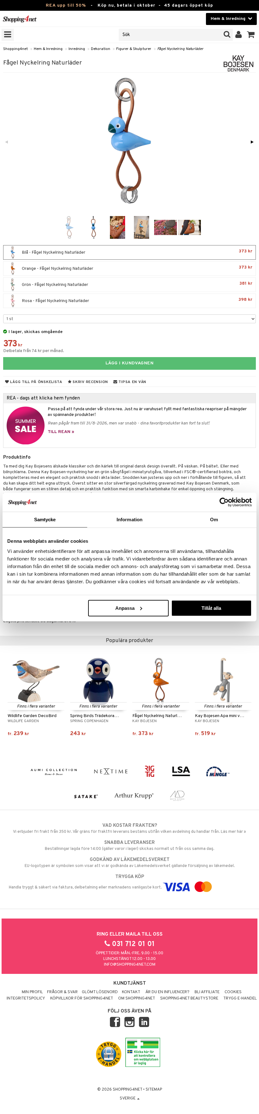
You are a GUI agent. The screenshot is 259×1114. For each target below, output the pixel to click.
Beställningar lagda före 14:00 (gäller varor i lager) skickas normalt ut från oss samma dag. (129, 845)
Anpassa (125, 607)
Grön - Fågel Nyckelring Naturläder (136, 284)
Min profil (32, 992)
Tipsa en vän (131, 382)
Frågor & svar (62, 992)
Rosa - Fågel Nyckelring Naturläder (136, 300)
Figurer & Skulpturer (133, 49)
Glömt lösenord (100, 992)
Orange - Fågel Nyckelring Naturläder (136, 268)
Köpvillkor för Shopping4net (81, 998)
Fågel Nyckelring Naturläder (180, 49)
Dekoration (100, 49)
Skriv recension (90, 382)
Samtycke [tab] (45, 519)
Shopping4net (15, 49)
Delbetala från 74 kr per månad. (33, 351)
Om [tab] (214, 519)
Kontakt (131, 992)
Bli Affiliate (207, 992)
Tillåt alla (211, 607)
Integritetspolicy (26, 998)
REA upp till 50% (66, 5)
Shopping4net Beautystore (189, 998)
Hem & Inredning (48, 49)
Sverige (128, 1098)
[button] (250, 35)
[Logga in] (238, 35)
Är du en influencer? (167, 992)
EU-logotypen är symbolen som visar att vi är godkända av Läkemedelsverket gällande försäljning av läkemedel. (130, 863)
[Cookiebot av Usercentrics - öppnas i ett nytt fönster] (224, 502)
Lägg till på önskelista (36, 382)
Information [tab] (129, 519)
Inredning (77, 49)
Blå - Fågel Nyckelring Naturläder (136, 252)
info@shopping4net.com (129, 964)
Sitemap (154, 1089)
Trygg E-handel (240, 998)
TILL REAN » (61, 432)
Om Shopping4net (136, 998)
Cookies (233, 992)
